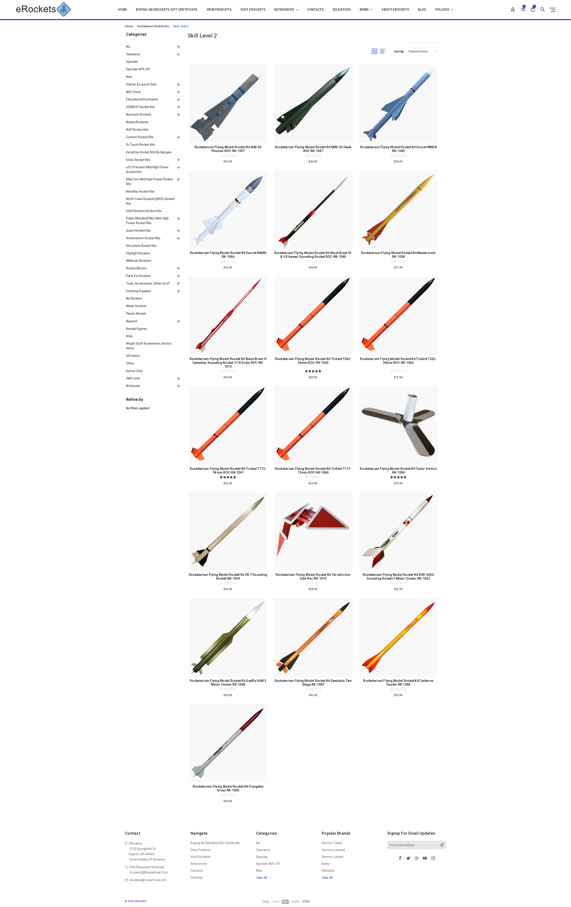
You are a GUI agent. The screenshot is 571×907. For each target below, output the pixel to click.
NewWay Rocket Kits (140, 191)
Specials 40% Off (138, 69)
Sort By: (399, 51)
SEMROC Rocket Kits (140, 107)
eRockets (328, 870)
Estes (325, 863)
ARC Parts (133, 92)
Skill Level (133, 378)
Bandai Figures (136, 329)
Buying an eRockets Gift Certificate (166, 9)
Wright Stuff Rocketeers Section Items (149, 346)
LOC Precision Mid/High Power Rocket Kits (147, 169)
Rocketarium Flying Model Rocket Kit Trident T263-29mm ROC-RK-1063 (313, 360)
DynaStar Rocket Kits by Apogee (149, 152)
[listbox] (422, 51)
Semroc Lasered (333, 850)
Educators (342, 9)
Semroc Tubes (332, 843)
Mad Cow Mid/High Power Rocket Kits (149, 181)
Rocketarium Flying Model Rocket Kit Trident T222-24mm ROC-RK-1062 (398, 360)
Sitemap (196, 877)
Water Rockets (136, 306)
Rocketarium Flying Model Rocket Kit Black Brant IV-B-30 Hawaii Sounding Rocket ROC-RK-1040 (313, 254)
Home (122, 9)
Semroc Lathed (332, 857)
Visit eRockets (252, 9)
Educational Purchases (142, 99)
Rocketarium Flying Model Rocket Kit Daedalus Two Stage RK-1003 (313, 682)
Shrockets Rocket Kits (141, 246)
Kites (129, 336)
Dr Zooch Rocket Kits (140, 144)
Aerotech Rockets (138, 114)
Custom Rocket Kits (139, 137)
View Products (219, 9)
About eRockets (395, 9)
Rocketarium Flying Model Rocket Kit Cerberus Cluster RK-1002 (398, 682)
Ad (128, 46)
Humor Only (134, 371)
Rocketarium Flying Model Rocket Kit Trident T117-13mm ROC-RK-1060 (313, 470)
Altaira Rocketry (137, 122)
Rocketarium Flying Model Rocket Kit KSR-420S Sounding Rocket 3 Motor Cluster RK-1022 (398, 576)
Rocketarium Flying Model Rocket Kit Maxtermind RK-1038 (398, 254)
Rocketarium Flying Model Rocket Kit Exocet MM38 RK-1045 (398, 149)
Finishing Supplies (138, 291)
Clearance (133, 54)
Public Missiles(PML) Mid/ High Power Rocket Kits (147, 220)
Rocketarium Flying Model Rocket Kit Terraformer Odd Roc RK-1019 (313, 576)
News (365, 9)
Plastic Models (136, 313)
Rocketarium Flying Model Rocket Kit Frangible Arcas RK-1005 (228, 788)
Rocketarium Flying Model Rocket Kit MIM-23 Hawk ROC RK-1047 (313, 149)
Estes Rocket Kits (138, 160)
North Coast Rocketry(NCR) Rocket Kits (150, 201)
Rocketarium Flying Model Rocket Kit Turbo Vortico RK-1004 (398, 470)
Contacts (315, 9)
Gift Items (133, 356)
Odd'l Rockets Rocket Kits (143, 211)
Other (130, 363)
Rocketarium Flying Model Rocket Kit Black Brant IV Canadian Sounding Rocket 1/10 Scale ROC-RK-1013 (228, 362)
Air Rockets (134, 298)
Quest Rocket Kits (138, 230)
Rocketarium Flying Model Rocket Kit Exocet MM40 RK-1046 (228, 254)
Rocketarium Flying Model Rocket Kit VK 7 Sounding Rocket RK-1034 (228, 576)
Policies (442, 9)
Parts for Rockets (138, 276)
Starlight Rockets (138, 253)
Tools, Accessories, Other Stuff (148, 283)
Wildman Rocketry (138, 260)
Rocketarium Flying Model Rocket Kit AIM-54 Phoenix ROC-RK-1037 (228, 149)
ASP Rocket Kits (137, 129)
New (129, 77)
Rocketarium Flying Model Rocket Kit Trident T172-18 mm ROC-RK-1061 (228, 470)
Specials (132, 61)
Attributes (133, 386)
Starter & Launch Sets (141, 84)
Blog (422, 9)
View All (261, 877)
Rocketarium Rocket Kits (143, 238)
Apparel (131, 321)
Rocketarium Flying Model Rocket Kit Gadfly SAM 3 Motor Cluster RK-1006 (228, 682)
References (284, 9)
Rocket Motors (136, 268)
